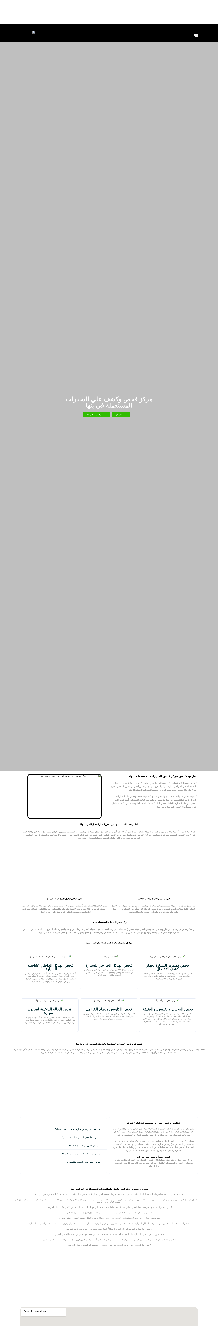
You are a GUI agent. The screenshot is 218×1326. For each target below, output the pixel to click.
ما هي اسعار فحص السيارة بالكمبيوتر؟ (83, 1162)
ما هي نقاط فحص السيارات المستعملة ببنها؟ (81, 1137)
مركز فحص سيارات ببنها (103, 1019)
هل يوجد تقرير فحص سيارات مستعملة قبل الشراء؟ (77, 1129)
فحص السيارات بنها (176, 1049)
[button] (63, 1129)
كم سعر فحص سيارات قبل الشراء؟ (84, 1145)
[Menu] (196, 35)
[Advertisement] (109, 11)
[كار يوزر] (27, 36)
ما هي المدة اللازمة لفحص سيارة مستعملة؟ (81, 1153)
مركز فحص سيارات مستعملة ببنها (178, 796)
